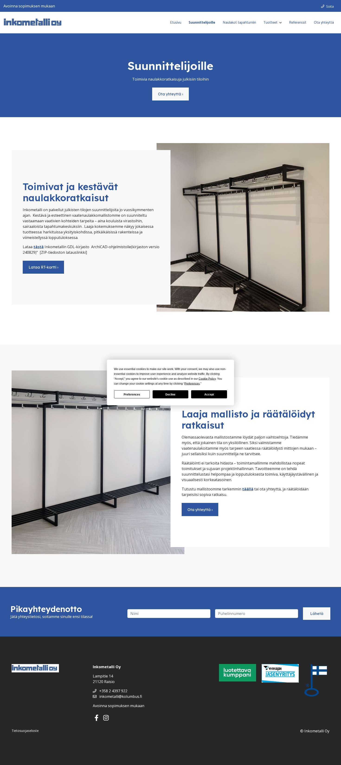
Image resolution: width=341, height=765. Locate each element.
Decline (170, 394)
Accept (209, 394)
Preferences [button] (192, 383)
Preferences (132, 394)
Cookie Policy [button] (207, 378)
